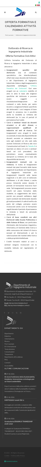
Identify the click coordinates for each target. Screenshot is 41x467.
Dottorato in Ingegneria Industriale (26, 35)
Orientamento (9, 339)
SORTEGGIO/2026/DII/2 (14, 400)
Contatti (7, 363)
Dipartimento (9, 333)
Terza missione (9, 349)
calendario (23, 91)
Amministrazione (11, 461)
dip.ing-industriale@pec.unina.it (19, 305)
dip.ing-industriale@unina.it (18, 303)
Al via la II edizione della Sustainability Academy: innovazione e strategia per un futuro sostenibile (19, 379)
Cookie (6, 455)
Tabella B (31, 146)
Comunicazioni (9, 352)
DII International (10, 346)
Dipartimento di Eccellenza (13, 357)
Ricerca (7, 341)
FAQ (6, 359)
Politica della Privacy (18, 455)
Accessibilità (8, 366)
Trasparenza (8, 354)
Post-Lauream (9, 35)
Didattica (7, 336)
